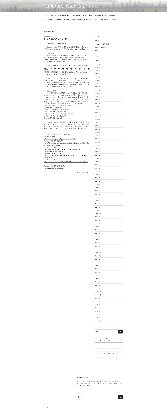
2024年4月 (97, 142)
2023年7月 (97, 165)
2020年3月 (97, 282)
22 (113, 353)
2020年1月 (97, 288)
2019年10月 (98, 298)
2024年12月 (98, 116)
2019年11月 (98, 295)
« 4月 (100, 359)
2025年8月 (97, 93)
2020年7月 (97, 269)
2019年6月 (97, 311)
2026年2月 (97, 77)
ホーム (46, 15)
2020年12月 (98, 252)
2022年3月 (97, 204)
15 (113, 350)
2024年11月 (98, 119)
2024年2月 (97, 148)
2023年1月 (97, 174)
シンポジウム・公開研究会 (102, 44)
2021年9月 (97, 223)
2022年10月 (98, 181)
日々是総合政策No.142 (55, 39)
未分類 (96, 50)
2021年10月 (98, 220)
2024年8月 (97, 129)
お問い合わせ (104, 19)
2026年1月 (97, 80)
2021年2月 (97, 246)
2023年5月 (97, 168)
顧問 (90, 15)
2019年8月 (97, 304)
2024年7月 (97, 132)
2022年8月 (97, 187)
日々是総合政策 (48, 19)
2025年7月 (97, 96)
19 (100, 353)
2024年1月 (97, 151)
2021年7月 (97, 230)
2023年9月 (97, 161)
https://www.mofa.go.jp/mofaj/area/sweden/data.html (60, 139)
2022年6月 (97, 194)
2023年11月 (98, 155)
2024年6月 (97, 135)
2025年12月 (98, 83)
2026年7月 (97, 64)
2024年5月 (97, 139)
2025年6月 (97, 99)
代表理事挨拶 (76, 15)
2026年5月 (97, 67)
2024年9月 (97, 125)
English (113, 19)
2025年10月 (98, 87)
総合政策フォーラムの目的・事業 (60, 15)
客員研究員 (112, 15)
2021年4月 (97, 239)
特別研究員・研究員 (100, 15)
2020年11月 (98, 256)
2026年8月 (97, 60)
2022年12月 (98, 178)
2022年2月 (97, 207)
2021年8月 (97, 226)
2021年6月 (97, 233)
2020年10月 (98, 259)
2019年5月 (97, 314)
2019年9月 (97, 301)
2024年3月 (97, 145)
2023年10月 (98, 158)
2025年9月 (97, 90)
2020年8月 (97, 265)
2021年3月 (97, 243)
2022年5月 (97, 197)
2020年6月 (97, 272)
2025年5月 (97, 103)
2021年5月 (97, 236)
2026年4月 (97, 70)
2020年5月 (97, 275)
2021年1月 (97, 249)
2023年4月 (97, 171)
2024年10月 (98, 122)
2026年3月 (97, 73)
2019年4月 (97, 317)
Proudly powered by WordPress (52, 407)
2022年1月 (97, 210)
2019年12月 (98, 291)
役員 (84, 15)
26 (100, 356)
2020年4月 (97, 278)
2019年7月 (97, 308)
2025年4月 (97, 106)
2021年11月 (98, 217)
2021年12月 (98, 213)
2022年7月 (97, 191)
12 (100, 350)
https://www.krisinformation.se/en (54, 168)
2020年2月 (97, 285)
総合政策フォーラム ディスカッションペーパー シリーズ (80, 19)
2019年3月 (97, 321)
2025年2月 (97, 109)
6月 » (117, 359)
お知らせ (97, 40)
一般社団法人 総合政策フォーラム (69, 6)
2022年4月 (97, 200)
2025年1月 (97, 113)
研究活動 (58, 19)
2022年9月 (97, 184)
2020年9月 (97, 262)
